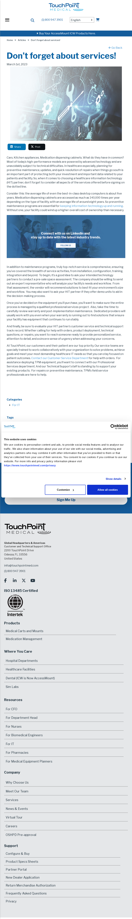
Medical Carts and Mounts (24, 631)
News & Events (17, 809)
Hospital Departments (22, 661)
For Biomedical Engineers (24, 735)
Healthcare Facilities (20, 669)
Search (32, 20)
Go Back (116, 47)
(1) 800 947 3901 (52, 19)
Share (18, 146)
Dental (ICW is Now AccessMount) (30, 678)
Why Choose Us (17, 782)
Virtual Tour (14, 817)
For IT (16, 405)
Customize (63, 489)
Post (38, 146)
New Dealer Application (23, 877)
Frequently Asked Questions (26, 893)
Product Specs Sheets (22, 861)
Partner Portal (16, 869)
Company (12, 772)
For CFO (11, 709)
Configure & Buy (18, 853)
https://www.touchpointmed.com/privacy (30, 465)
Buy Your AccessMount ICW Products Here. (67, 33)
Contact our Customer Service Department (59, 358)
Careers (11, 826)
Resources (13, 700)
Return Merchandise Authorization (31, 885)
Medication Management (24, 639)
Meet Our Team (17, 791)
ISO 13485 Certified (21, 591)
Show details (113, 478)
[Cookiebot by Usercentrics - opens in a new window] (113, 426)
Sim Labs (12, 687)
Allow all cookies (107, 489)
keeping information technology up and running (91, 206)
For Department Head (21, 718)
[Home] (66, 8)
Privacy (11, 901)
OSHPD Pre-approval (21, 835)
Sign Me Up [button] (66, 500)
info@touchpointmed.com (21, 565)
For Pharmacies (17, 752)
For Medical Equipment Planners (29, 761)
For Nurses (13, 726)
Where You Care (18, 651)
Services (12, 800)
